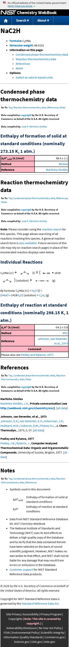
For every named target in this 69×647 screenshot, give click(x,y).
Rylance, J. (23, 443)
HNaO (5, 295)
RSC (65, 333)
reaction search (52, 229)
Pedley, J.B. (7, 443)
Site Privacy (13, 614)
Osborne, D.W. (29, 426)
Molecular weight (21, 45)
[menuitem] (6, 20)
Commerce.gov (54, 637)
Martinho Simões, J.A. (14, 403)
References (23, 64)
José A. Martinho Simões (34, 126)
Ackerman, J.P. (53, 421)
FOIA (7, 632)
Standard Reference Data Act (40, 603)
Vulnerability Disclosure (21, 628)
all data (62, 408)
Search (21, 20)
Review (63, 164)
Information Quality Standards (23, 637)
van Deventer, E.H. (31, 421)
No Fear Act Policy (50, 628)
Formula (15, 41)
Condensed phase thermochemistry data (42, 54)
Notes (19, 68)
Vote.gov (49, 642)
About (41, 20)
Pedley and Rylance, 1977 (37, 355)
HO (34, 290)
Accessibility (31, 614)
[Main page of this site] (6, 20)
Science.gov (21, 642)
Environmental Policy (25, 632)
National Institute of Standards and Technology (8, 12)
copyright (26, 115)
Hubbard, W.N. (9, 426)
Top (10, 107)
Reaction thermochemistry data (36, 59)
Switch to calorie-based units (34, 77)
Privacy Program (51, 614)
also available (28, 243)
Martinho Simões (57, 170)
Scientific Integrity (52, 632)
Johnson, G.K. (9, 421)
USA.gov (36, 642)
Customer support (21, 569)
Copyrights (15, 619)
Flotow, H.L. (47, 426)
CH (42, 295)
